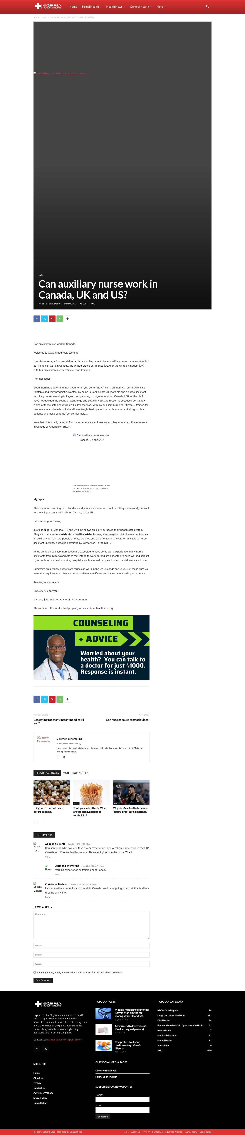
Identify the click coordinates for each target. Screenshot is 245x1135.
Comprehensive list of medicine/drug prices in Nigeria (128, 1045)
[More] (67, 318)
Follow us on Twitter (106, 1076)
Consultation (40, 1102)
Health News (114, 6)
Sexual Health (90, 6)
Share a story (40, 1097)
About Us (39, 1077)
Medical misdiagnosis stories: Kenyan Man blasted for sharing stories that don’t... (132, 1012)
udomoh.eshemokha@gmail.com (64, 1039)
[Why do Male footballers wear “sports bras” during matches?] (131, 792)
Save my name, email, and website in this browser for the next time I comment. (80, 972)
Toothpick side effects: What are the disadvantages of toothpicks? (89, 811)
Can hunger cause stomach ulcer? (128, 719)
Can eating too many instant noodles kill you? (59, 721)
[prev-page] (36, 822)
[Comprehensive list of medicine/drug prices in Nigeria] (104, 1045)
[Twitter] (44, 318)
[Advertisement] (123, 46)
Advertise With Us (43, 1092)
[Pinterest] (52, 318)
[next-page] (41, 822)
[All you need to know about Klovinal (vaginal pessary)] (104, 1029)
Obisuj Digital (76, 1131)
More (159, 6)
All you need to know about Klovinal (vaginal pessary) (130, 1027)
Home (73, 6)
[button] (208, 7)
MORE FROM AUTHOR (76, 772)
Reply (47, 857)
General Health (139, 6)
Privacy (37, 1082)
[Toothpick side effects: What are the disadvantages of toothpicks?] (91, 792)
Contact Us (40, 1087)
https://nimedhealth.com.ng (69, 743)
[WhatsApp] (59, 318)
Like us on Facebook (106, 1070)
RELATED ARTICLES (47, 772)
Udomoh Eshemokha (52, 303)
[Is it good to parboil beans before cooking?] (52, 792)
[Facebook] (37, 318)
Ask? (44, 17)
